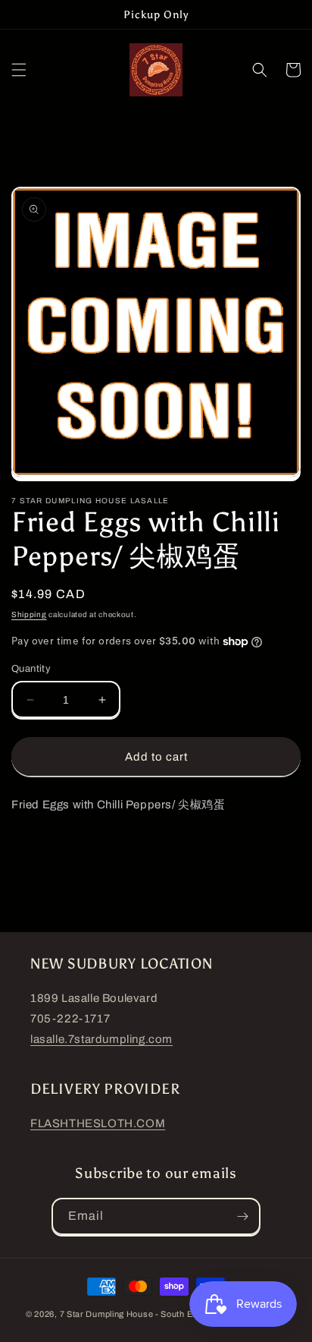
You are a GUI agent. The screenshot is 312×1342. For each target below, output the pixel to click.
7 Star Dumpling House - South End (131, 1313)
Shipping (29, 614)
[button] (19, 70)
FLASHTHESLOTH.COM (97, 1123)
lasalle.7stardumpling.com (101, 1039)
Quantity (31, 668)
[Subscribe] (242, 1216)
